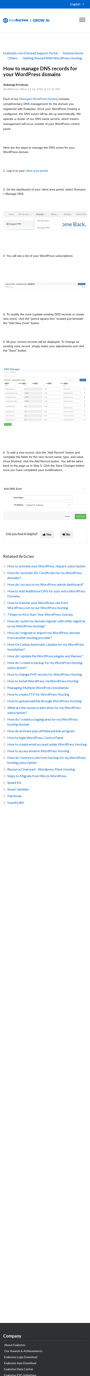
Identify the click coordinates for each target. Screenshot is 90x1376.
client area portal (37, 170)
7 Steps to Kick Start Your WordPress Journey (40, 614)
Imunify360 (15, 802)
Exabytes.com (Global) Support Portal (30, 53)
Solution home (73, 53)
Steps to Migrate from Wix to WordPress (37, 776)
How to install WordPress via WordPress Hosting (42, 681)
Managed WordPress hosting (38, 99)
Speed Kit (14, 782)
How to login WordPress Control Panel (35, 738)
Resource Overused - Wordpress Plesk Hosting (41, 769)
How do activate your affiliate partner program (41, 731)
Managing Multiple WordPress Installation (38, 688)
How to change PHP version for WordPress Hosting (44, 674)
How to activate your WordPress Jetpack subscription (46, 566)
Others (13, 58)
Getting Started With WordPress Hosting (52, 58)
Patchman (14, 796)
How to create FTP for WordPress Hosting (38, 694)
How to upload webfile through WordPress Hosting (44, 701)
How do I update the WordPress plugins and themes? (45, 656)
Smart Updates (18, 789)
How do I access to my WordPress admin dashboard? (45, 584)
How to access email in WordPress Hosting (38, 751)
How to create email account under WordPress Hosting (47, 744)
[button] (82, 18)
